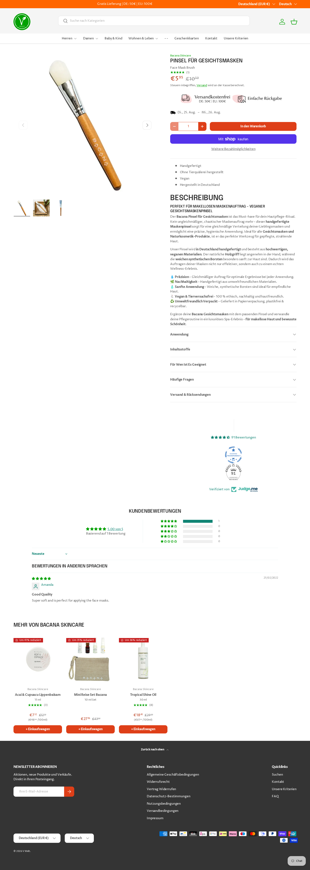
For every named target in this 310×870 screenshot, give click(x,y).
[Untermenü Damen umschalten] (96, 38)
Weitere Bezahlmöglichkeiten (233, 149)
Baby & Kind (113, 38)
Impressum (155, 818)
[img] (41, 578)
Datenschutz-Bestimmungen (168, 796)
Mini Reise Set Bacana (90, 695)
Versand (202, 85)
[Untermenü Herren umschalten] (75, 38)
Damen (88, 38)
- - (166, 38)
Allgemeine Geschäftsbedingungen (173, 774)
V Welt (26, 851)
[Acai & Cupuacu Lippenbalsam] (37, 659)
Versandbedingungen (162, 811)
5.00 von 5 (115, 529)
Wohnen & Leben (141, 38)
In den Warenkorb (253, 126)
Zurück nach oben (153, 749)
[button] (294, 21)
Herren (67, 38)
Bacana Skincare (180, 56)
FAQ (275, 796)
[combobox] (153, 20)
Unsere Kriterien (236, 38)
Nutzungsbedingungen (164, 804)
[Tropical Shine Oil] (143, 659)
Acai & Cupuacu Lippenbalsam (38, 695)
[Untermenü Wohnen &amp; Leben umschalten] (156, 38)
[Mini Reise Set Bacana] (90, 659)
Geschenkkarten (186, 38)
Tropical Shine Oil (143, 695)
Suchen (277, 774)
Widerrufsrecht (158, 782)
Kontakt (211, 38)
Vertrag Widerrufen (161, 789)
